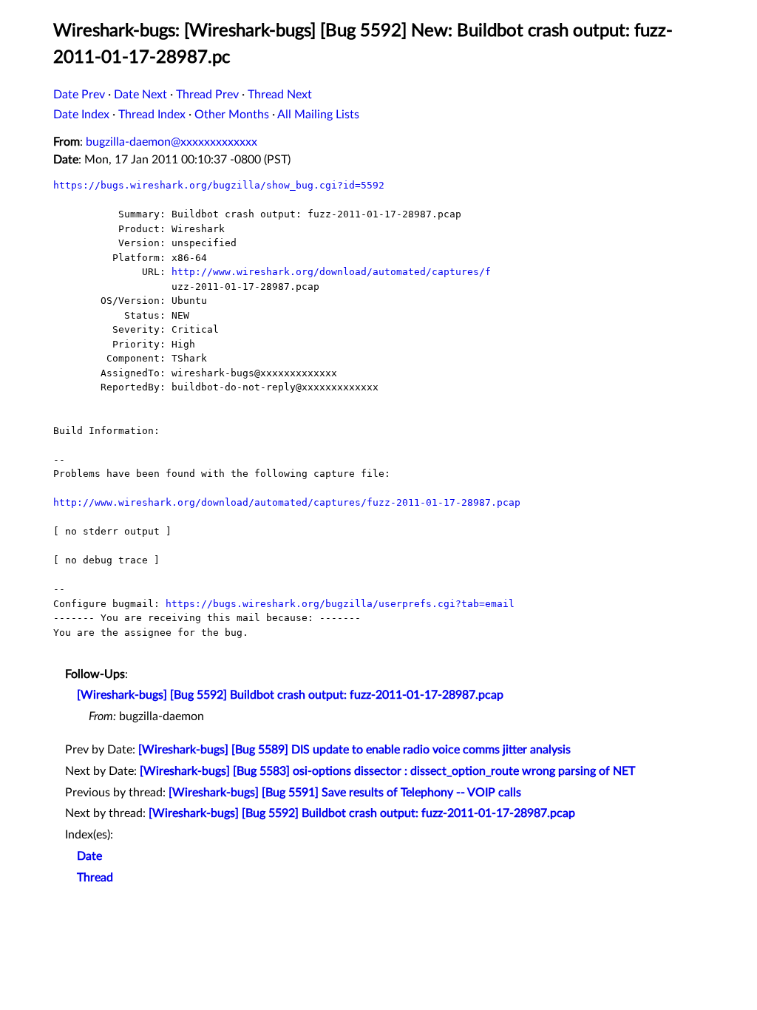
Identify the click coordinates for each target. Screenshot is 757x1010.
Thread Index (152, 115)
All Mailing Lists (318, 115)
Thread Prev (207, 95)
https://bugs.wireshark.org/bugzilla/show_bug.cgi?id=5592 (218, 185)
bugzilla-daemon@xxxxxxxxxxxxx (171, 142)
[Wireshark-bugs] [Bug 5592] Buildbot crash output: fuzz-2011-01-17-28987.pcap (290, 695)
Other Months (231, 115)
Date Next (140, 95)
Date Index (81, 115)
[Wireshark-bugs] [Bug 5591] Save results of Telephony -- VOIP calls (345, 793)
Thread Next (280, 95)
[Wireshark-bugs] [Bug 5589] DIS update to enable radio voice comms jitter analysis (354, 750)
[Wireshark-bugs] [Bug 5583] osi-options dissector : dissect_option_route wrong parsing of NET (387, 771)
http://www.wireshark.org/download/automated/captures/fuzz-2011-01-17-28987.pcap (286, 502)
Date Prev (79, 95)
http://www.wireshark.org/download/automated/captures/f (331, 271)
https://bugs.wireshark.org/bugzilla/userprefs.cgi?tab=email (340, 603)
